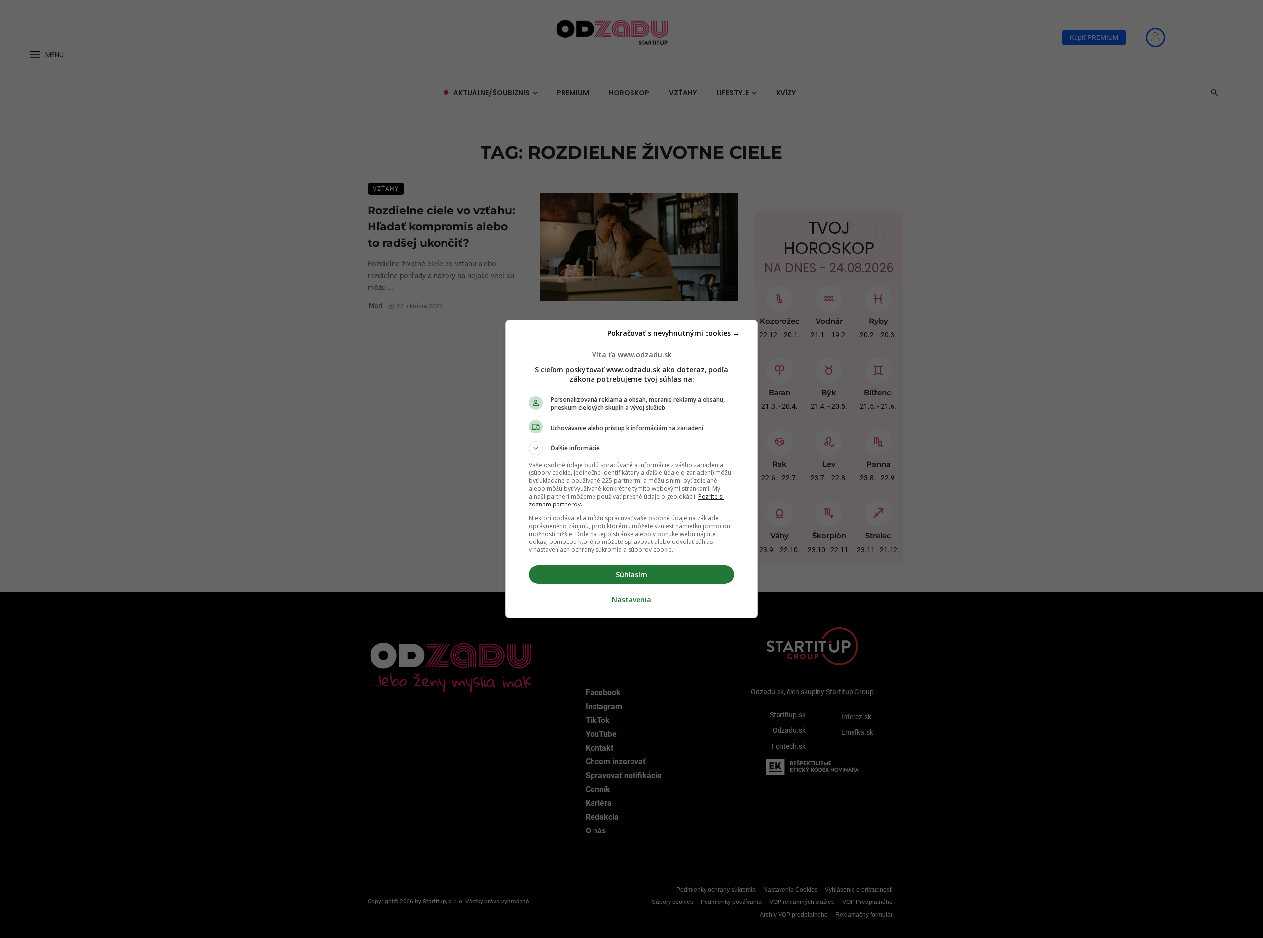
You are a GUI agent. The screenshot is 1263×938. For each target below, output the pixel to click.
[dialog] (631, 469)
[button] (631, 448)
